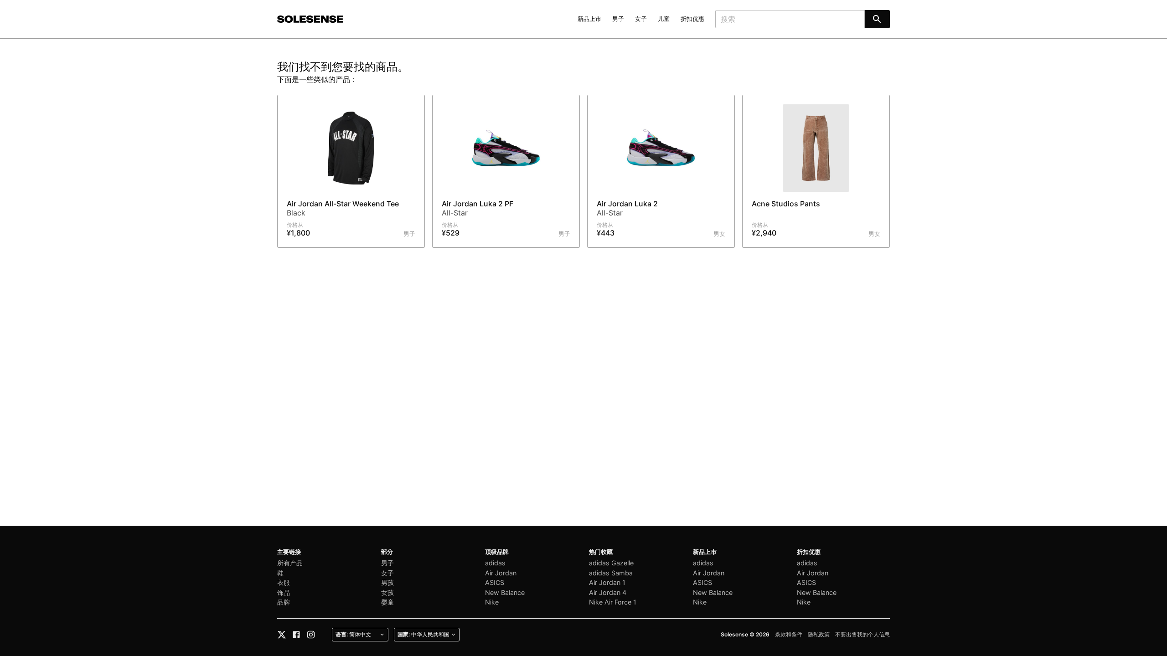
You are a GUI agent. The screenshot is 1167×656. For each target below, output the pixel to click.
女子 (641, 18)
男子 (618, 18)
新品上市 (589, 18)
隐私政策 (819, 634)
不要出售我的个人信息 (862, 634)
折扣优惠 (692, 18)
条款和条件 (788, 634)
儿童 (664, 18)
